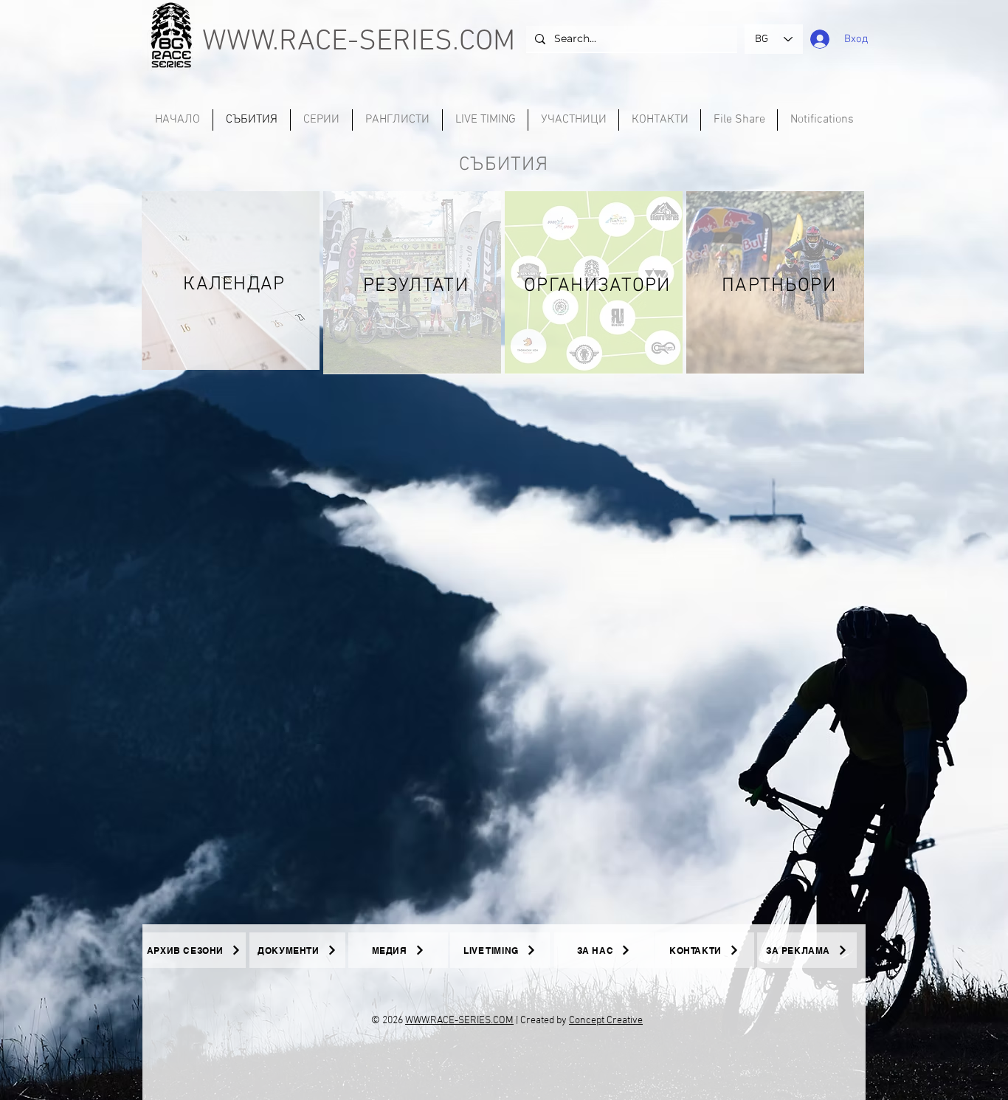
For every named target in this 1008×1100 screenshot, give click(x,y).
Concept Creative (606, 1020)
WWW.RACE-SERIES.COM (358, 42)
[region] (231, 280)
